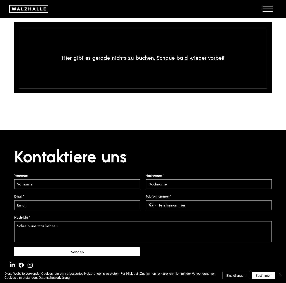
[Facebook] (21, 265)
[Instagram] (30, 265)
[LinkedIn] (12, 265)
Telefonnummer (158, 196)
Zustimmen (263, 275)
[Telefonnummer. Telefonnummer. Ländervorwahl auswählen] (153, 205)
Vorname (21, 175)
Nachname (155, 175)
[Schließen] (280, 275)
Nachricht (22, 217)
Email (19, 196)
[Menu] (268, 9)
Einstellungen (235, 275)
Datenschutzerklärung (54, 277)
